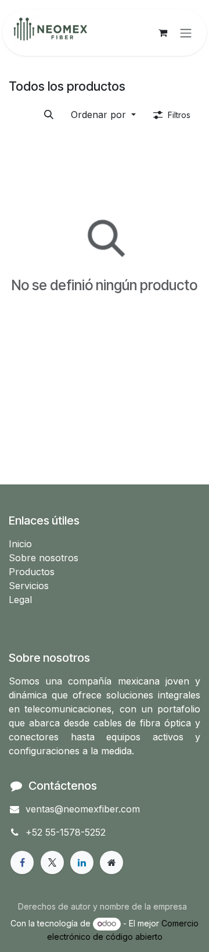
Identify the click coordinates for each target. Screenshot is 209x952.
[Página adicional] (111, 862)
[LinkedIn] (81, 862)
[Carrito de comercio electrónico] (162, 32)
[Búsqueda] (48, 115)
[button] (103, 115)
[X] (52, 862)
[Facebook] (22, 862)
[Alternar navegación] (185, 32)
